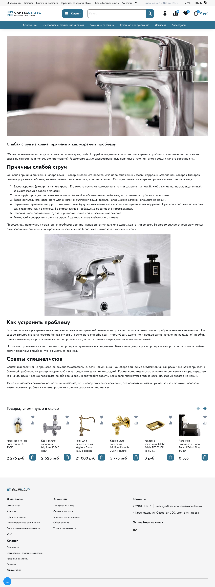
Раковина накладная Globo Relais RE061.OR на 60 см (154, 446)
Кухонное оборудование (134, 25)
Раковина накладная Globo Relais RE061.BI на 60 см (189, 446)
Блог (9, 533)
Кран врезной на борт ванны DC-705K (17, 444)
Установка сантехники (64, 528)
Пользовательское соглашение (23, 522)
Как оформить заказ (107, 3)
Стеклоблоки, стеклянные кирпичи (63, 25)
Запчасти (160, 25)
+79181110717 (142, 506)
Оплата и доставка (47, 3)
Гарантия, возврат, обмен (66, 517)
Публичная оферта (16, 517)
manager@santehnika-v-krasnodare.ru (179, 506)
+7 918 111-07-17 (192, 3)
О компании (14, 3)
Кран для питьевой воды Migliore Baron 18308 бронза (84, 446)
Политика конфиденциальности (23, 528)
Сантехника (30, 25)
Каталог (28, 3)
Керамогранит (14, 570)
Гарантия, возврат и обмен (76, 3)
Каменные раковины (102, 25)
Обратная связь (61, 522)
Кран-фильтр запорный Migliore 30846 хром (50, 446)
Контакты (127, 3)
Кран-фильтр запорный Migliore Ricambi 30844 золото (119, 446)
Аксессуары (179, 25)
